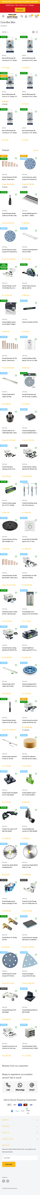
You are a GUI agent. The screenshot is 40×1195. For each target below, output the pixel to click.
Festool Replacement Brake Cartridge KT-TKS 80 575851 (9, 903)
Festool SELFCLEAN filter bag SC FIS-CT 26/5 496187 (30, 541)
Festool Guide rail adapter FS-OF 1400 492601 (10, 794)
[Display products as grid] (33, 32)
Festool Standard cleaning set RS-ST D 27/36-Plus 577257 (8, 468)
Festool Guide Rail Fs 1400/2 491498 (8, 395)
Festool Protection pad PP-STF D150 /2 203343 (29, 395)
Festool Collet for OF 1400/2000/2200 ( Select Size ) (9, 432)
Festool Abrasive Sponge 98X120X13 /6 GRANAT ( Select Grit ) (29, 939)
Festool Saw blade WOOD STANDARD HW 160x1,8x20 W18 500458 (9, 866)
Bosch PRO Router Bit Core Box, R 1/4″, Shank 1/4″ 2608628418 (9, 132)
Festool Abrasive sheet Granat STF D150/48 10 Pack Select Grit (29, 178)
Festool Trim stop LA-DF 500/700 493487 (9, 830)
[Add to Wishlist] (16, 39)
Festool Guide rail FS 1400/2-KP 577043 (8, 685)
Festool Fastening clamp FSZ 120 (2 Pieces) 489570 (29, 504)
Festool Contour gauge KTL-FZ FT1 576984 (9, 504)
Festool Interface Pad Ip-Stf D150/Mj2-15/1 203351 (9, 541)
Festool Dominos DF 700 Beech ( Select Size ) (9, 359)
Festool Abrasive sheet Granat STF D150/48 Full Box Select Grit (9, 251)
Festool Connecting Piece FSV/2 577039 (30, 251)
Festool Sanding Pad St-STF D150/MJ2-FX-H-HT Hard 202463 (29, 685)
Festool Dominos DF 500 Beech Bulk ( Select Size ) (10, 576)
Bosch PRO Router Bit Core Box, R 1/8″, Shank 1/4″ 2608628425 (29, 132)
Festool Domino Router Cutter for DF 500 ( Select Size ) (10, 215)
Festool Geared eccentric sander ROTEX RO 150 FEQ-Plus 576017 (30, 722)
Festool (4, 174)
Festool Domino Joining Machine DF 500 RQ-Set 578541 (29, 468)
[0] (36, 16)
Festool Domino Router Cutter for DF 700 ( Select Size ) (10, 722)
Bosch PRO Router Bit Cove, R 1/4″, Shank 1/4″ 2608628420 (9, 96)
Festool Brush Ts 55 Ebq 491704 (9, 938)
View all (35, 150)
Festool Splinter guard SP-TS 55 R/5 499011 (29, 794)
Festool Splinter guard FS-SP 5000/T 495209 (8, 323)
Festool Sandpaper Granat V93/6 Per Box (28, 975)
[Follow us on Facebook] (3, 1181)
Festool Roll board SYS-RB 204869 (9, 1011)
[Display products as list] (37, 32)
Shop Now (20, 10)
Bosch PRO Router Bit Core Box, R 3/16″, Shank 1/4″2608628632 (29, 96)
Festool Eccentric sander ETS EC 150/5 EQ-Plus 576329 (9, 613)
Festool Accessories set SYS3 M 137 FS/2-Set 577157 (9, 1047)
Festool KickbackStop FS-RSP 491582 (30, 1011)
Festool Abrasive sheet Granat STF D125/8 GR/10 (9, 975)
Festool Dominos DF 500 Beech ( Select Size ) (9, 178)
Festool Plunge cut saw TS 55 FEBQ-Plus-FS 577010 (9, 287)
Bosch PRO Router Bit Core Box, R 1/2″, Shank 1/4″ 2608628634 (9, 59)
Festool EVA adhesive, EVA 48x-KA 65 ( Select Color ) (29, 758)
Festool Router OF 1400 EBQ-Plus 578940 (29, 576)
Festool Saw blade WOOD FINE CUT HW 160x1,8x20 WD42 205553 (30, 866)
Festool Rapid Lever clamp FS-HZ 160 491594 (30, 613)
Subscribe (8, 1164)
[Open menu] (3, 16)
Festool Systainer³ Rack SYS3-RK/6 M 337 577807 (30, 1047)
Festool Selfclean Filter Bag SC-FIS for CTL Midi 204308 (29, 360)
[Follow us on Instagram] (7, 1181)
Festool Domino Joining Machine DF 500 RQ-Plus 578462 (9, 649)
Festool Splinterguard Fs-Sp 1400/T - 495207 (30, 214)
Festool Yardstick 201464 (30, 322)
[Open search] (22, 16)
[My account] (26, 16)
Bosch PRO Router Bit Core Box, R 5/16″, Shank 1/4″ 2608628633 (29, 59)
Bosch (4, 55)
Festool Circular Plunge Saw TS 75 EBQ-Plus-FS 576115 (29, 903)
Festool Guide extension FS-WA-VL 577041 (9, 757)
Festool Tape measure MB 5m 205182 (29, 287)
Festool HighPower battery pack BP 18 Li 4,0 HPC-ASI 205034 (29, 649)
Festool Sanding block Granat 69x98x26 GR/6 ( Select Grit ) (29, 432)
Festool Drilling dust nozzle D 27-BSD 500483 (29, 830)
